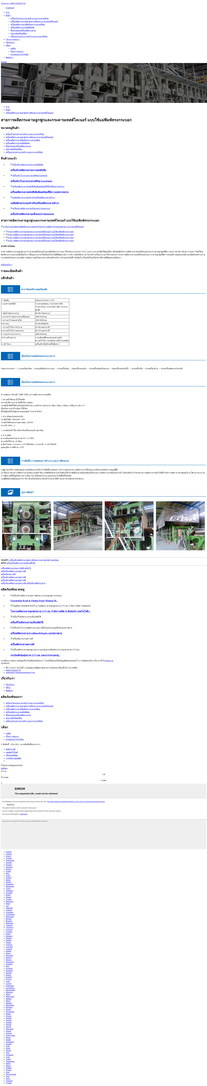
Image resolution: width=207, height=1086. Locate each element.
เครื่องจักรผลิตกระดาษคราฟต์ (13, 571)
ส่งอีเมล (4, 768)
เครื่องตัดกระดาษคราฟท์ (22, 644)
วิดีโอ (8, 688)
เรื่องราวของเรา (17, 51)
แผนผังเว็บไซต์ (12, 752)
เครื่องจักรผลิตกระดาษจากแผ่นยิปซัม (28, 170)
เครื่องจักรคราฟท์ (8, 574)
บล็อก (8, 45)
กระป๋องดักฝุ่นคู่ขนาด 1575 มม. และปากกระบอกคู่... (35, 655)
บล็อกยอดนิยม (12, 755)
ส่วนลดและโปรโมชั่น (19, 54)
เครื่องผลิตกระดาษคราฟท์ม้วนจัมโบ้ (16, 568)
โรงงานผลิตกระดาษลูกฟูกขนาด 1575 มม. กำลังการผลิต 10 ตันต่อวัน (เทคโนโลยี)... (51, 611)
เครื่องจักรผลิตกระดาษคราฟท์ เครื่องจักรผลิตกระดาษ (23, 583)
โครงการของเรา (13, 39)
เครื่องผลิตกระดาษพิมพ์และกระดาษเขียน (28, 24)
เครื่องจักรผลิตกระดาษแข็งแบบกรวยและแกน (32, 214)
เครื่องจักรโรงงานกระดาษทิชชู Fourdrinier (31, 181)
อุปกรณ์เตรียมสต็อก (19, 33)
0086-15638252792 (13, 670)
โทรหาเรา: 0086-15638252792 (13, 3)
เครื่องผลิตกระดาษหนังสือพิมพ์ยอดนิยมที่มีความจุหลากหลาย (39, 192)
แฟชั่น (13, 48)
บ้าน (7, 12)
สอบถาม (109, 661)
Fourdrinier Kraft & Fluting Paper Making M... (34, 600)
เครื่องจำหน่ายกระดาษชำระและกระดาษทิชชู (30, 18)
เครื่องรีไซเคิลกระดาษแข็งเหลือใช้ (21, 563)
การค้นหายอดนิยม (13, 758)
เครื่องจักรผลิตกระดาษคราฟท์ (13, 580)
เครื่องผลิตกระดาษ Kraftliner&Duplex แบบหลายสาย (36, 633)
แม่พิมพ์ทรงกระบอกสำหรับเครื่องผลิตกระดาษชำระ (35, 203)
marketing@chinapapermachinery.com (20, 672)
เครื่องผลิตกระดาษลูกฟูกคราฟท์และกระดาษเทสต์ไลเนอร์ (34, 21)
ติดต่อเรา (9, 57)
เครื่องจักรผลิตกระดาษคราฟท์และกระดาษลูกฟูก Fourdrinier (34, 560)
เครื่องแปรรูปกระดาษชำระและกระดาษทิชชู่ (29, 36)
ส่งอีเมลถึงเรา (6, 265)
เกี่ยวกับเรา (10, 42)
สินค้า (8, 15)
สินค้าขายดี (10, 749)
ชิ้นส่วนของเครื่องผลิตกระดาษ (23, 30)
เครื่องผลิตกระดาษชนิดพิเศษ (22, 27)
